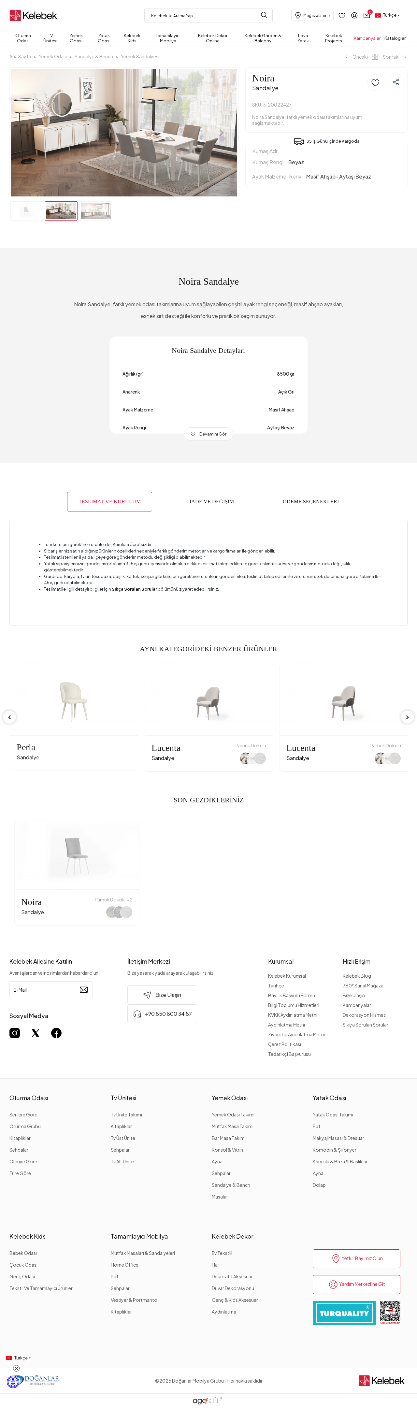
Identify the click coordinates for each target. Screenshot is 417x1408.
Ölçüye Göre (23, 1161)
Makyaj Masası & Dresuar (338, 1138)
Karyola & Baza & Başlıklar (340, 1161)
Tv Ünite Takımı (126, 1114)
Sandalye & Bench (231, 1185)
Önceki (359, 57)
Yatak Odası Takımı (333, 1114)
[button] (367, 15)
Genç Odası (22, 1276)
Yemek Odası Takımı (233, 1114)
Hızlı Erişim (356, 961)
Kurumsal (281, 961)
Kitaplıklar (20, 1138)
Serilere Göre (23, 1114)
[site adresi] (34, 15)
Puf (316, 1126)
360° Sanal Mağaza (363, 985)
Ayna (217, 1161)
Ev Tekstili (222, 1253)
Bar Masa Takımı (229, 1138)
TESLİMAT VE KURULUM (110, 501)
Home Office (124, 1265)
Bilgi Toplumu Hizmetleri (293, 1005)
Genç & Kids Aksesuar (235, 1300)
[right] (407, 717)
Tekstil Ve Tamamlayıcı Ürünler (41, 1288)
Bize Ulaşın (354, 995)
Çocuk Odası (23, 1265)
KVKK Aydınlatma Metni (292, 1015)
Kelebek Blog (357, 976)
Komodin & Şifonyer (334, 1150)
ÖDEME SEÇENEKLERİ (311, 501)
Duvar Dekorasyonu (233, 1288)
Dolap (319, 1185)
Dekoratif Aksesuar (232, 1276)
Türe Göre (20, 1173)
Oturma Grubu (25, 1126)
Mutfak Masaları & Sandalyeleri (143, 1253)
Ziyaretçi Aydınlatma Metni (296, 1034)
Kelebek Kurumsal (287, 976)
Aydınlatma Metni (286, 1024)
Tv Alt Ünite (122, 1161)
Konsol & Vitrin (227, 1150)
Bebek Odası (23, 1253)
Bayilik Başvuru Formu (291, 995)
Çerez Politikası (284, 1044)
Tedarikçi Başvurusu (289, 1054)
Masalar (220, 1197)
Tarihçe (276, 985)
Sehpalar (18, 1150)
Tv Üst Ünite (123, 1138)
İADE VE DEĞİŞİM (212, 501)
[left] (9, 717)
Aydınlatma (224, 1312)
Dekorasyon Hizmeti (364, 1015)
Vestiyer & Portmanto (134, 1300)
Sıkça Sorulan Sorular (365, 1024)
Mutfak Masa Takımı (232, 1126)
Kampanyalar (357, 1005)
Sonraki (391, 57)
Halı (216, 1265)
